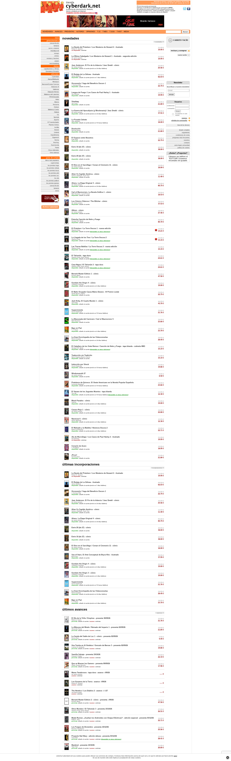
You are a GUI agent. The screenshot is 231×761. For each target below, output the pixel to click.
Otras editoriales (53, 150)
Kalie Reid (75, 139)
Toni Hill (74, 393)
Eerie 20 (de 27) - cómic (81, 156)
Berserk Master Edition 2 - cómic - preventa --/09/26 (93, 700)
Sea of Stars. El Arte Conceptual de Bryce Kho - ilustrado (95, 555)
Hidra (57, 99)
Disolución (76, 129)
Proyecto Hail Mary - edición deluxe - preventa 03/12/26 (94, 736)
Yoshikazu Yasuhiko (78, 284)
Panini (57, 147)
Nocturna (56, 104)
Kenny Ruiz (75, 638)
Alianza (56, 102)
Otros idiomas (54, 152)
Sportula (56, 117)
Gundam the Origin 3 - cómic (84, 573)
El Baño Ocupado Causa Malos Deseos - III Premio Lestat (95, 292)
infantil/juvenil (55, 51)
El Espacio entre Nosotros (82, 138)
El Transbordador (53, 122)
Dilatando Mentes (53, 92)
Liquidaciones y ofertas (51, 69)
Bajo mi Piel (77, 328)
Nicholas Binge (76, 130)
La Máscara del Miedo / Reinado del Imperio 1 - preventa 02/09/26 (98, 627)
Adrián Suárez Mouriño (79, 665)
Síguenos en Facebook (188, 8)
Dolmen (56, 107)
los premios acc (54, 175)
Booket (56, 130)
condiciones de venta (183, 135)
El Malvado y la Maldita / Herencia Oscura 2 (89, 428)
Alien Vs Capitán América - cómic (85, 174)
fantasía (56, 46)
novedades (48, 32)
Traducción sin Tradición (82, 355)
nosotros (187, 140)
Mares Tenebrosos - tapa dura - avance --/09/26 (91, 673)
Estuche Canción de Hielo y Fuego (86, 219)
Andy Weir (75, 737)
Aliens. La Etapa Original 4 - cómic (86, 183)
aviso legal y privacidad (182, 145)
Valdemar (56, 89)
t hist (119, 32)
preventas (69, 32)
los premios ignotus (52, 183)
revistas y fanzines (53, 58)
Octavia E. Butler (77, 656)
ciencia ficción (54, 43)
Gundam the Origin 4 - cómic (84, 283)
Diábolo (56, 112)
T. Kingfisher (75, 447)
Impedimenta (55, 135)
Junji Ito (74, 402)
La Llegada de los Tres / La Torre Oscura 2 (89, 237)
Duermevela (55, 145)
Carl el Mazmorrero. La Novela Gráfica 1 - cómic (91, 192)
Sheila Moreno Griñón (78, 293)
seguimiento (186, 132)
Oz (58, 114)
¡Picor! (74, 455)
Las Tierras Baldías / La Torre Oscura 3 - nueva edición (94, 247)
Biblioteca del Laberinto (51, 94)
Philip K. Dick (76, 719)
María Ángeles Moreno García (81, 357)
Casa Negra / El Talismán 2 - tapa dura (87, 265)
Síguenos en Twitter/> (184, 8)
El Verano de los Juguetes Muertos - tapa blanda (92, 392)
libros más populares (52, 160)
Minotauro (56, 82)
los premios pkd (54, 173)
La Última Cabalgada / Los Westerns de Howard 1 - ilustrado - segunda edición (104, 56)
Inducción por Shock (80, 364)
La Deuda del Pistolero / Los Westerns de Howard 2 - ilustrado (97, 47)
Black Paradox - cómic (81, 401)
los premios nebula (53, 168)
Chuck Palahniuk (77, 311)
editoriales (55, 74)
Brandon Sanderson (78, 728)
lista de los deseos (184, 125)
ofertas (56, 66)
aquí (175, 756)
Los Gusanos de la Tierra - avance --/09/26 (89, 682)
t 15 (98, 32)
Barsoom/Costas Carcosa (50, 84)
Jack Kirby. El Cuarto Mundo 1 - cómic (87, 301)
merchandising (54, 63)
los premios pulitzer (52, 180)
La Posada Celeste (79, 120)
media (126, 32)
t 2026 (112, 32)
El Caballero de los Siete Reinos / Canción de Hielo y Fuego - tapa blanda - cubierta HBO (108, 346)
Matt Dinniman (76, 194)
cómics (56, 56)
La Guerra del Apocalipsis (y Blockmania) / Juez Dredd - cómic (98, 111)
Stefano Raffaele (77, 175)
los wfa (56, 178)
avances (58, 32)
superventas (55, 163)
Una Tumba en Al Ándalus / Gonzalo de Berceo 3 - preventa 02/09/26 (100, 645)
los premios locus (53, 170)
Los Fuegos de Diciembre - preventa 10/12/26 (90, 727)
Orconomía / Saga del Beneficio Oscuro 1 (89, 83)
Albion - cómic (78, 210)
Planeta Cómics (54, 125)
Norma (57, 140)
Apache (56, 120)
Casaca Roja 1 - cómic (81, 410)
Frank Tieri (86, 175)
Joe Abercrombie (77, 692)
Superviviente (77, 310)
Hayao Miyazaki (76, 420)
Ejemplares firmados (52, 71)
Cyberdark (55, 76)
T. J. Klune (75, 330)
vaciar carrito (182, 55)
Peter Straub (85, 257)
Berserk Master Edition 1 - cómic (85, 274)
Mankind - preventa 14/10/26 (83, 745)
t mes (105, 32)
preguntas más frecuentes (181, 137)
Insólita (56, 127)
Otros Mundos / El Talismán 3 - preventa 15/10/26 (92, 709)
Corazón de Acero (79, 446)
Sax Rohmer (75, 94)
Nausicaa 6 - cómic (79, 419)
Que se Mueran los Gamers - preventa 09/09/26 (91, 663)
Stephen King (76, 230)
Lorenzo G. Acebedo (78, 647)
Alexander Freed (77, 629)
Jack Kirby (75, 302)
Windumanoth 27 (79, 373)
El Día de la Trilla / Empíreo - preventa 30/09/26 (91, 618)
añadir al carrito (81, 68)
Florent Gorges (76, 339)
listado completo (184, 130)
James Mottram (76, 76)
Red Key (56, 142)
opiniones (90, 32)
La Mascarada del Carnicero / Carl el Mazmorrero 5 (92, 319)
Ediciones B (55, 87)
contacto (187, 142)
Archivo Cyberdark (50, 207)
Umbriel (56, 132)
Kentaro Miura (76, 275)
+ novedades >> (159, 42)
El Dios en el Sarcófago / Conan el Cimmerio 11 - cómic (95, 165)
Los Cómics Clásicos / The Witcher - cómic (89, 201)
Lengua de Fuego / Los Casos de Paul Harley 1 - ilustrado (95, 92)
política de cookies (184, 147)
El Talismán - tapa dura (81, 256)
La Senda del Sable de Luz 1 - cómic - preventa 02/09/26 (95, 636)
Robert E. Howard (77, 49)
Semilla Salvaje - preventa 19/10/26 (86, 654)
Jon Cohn (75, 103)
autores (80, 32)
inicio (57, 38)
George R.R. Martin (77, 221)
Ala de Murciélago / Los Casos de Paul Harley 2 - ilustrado (96, 437)
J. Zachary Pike (76, 85)
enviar (171, 94)
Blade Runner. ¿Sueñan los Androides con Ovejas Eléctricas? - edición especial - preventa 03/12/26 (113, 718)
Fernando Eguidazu (78, 384)
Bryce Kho (75, 556)
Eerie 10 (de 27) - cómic (81, 147)
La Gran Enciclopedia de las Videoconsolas (90, 337)
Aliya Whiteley (76, 121)
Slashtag (75, 102)
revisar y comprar (179, 50)
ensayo (56, 53)
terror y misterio (54, 48)
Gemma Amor (76, 456)
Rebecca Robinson (77, 429)
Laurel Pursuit (85, 194)
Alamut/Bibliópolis (53, 79)
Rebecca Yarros (76, 620)
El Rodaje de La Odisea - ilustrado (86, 74)
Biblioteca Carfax (53, 109)
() (100, 231)
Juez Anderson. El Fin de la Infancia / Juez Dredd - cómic (95, 65)
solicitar (79, 50)
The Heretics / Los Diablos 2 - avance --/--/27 (90, 691)
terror (57, 191)
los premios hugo (53, 165)
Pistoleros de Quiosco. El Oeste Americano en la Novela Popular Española (103, 382)
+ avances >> (160, 613)
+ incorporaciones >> (157, 468)
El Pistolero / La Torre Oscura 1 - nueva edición (91, 228)
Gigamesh (55, 137)
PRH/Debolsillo (54, 97)
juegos (57, 61)
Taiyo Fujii (75, 747)
